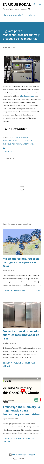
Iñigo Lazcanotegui (27, 96)
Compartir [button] (7, 151)
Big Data (16, 137)
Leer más (37, 290)
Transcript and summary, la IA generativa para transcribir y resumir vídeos (21, 410)
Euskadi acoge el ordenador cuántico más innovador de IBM (21, 334)
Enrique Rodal (17, 4)
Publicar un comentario (24, 363)
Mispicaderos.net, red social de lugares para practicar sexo (21, 262)
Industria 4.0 (8, 141)
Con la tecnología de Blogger (23, 455)
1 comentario (20, 290)
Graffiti (24, 137)
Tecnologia (29, 144)
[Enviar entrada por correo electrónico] (4, 148)
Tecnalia (19, 144)
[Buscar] (34, 4)
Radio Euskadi (9, 144)
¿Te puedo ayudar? (13, 14)
